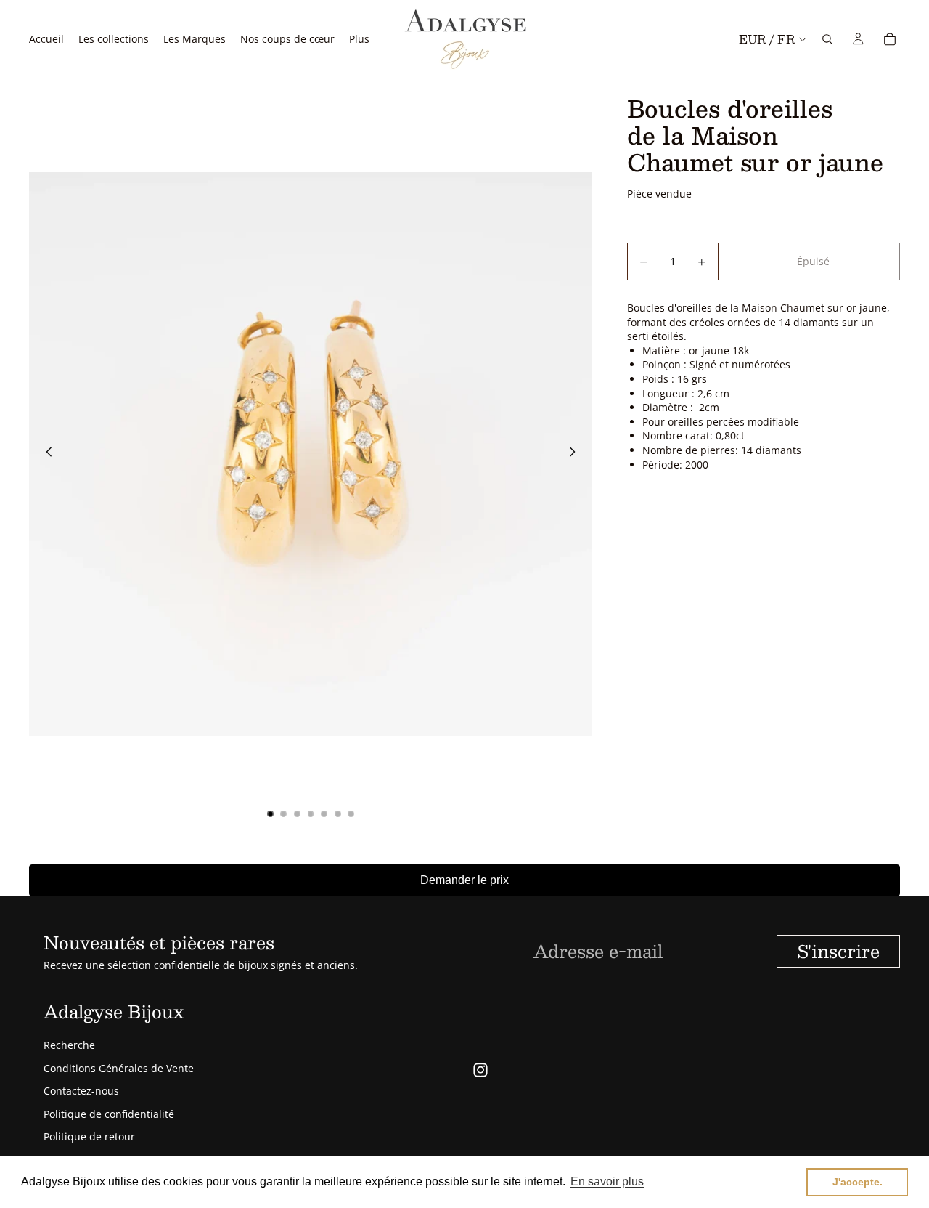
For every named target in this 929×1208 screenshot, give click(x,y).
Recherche (69, 1045)
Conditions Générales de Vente (119, 1068)
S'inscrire (838, 950)
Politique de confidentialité (109, 1114)
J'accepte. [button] (857, 1182)
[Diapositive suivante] (576, 454)
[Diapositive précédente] (45, 454)
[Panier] (890, 39)
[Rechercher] (827, 39)
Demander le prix (464, 880)
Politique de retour (89, 1136)
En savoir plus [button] (607, 1181)
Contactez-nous (81, 1091)
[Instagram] (480, 1070)
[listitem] (359, 39)
